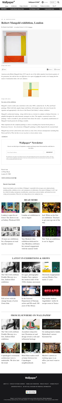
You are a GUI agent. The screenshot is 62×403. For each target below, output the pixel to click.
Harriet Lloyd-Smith (8, 27)
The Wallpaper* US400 (34, 9)
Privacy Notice (46, 156)
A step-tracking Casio (49, 9)
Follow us (50, 69)
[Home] (6, 6)
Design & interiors (24, 6)
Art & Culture (34, 6)
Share (5, 69)
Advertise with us (16, 386)
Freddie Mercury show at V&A (17, 9)
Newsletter (58, 69)
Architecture (14, 6)
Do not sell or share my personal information (37, 386)
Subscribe (52, 2)
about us (6, 384)
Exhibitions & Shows (10, 19)
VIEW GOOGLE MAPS (8, 178)
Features (30, 27)
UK (23, 76)
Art (2, 19)
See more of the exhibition (8, 102)
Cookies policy (54, 384)
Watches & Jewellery (45, 6)
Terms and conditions (32, 384)
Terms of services (23, 156)
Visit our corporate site (47, 398)
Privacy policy (44, 384)
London (37, 76)
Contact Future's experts (17, 384)
